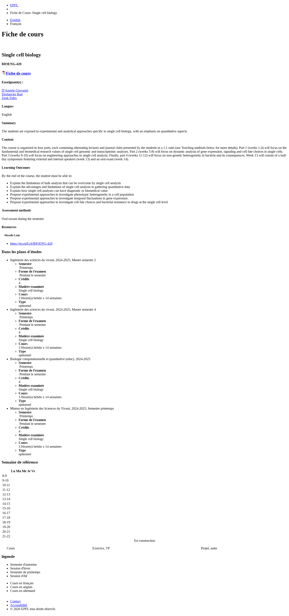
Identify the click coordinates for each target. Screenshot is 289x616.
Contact (15, 601)
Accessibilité (18, 605)
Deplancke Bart (12, 94)
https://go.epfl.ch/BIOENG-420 (31, 243)
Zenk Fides (9, 98)
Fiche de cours (18, 73)
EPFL (14, 5)
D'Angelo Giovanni (15, 90)
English (15, 20)
